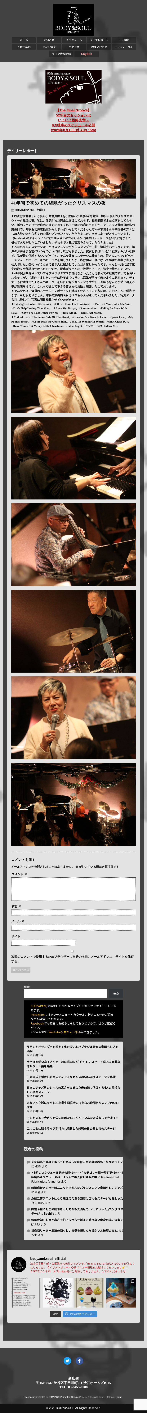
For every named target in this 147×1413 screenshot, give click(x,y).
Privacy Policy (86, 1397)
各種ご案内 (24, 47)
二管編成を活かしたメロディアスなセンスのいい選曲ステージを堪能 (71, 1077)
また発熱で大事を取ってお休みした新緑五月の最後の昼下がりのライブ (77, 1162)
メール (17, 921)
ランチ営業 (49, 47)
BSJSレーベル (124, 47)
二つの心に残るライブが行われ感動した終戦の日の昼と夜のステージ (71, 1128)
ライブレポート (99, 40)
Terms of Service (107, 1397)
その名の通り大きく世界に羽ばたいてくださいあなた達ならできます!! (72, 1118)
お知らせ (49, 40)
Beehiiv (49, 1213)
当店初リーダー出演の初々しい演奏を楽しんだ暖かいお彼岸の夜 (72, 1230)
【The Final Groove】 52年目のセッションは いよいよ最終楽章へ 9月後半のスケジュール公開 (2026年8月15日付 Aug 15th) (73, 120)
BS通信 (124, 40)
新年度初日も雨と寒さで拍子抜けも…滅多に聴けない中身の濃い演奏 (75, 1220)
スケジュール (74, 40)
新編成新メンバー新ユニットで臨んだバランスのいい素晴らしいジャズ (77, 1188)
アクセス (74, 47)
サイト (15, 936)
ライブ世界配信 (61, 54)
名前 (16, 906)
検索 (27, 987)
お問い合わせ (99, 47)
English (86, 54)
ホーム (24, 40)
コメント (19, 874)
